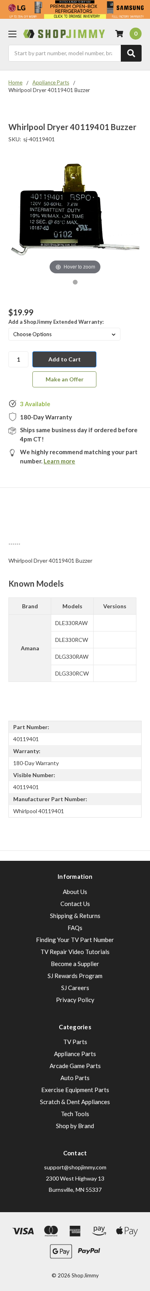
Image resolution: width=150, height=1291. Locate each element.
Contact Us (75, 903)
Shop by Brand (75, 1125)
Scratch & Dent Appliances (75, 1101)
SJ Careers (75, 987)
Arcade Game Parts (75, 1065)
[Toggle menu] (12, 34)
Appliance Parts (75, 1053)
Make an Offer (65, 379)
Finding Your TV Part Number (75, 939)
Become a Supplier (75, 963)
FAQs (75, 927)
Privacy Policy (75, 999)
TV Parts (75, 1041)
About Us (75, 891)
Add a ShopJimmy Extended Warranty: (56, 322)
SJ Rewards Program (75, 975)
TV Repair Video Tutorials (75, 951)
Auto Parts (75, 1077)
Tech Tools (75, 1113)
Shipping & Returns (75, 915)
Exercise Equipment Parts (75, 1089)
